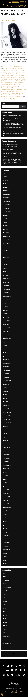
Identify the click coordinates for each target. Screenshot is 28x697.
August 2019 (6, 468)
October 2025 (6, 208)
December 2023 (7, 285)
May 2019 (5, 479)
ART (4, 573)
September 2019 (7, 465)
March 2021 (5, 401)
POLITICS (5, 615)
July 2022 (5, 345)
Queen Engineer (8, 82)
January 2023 (6, 324)
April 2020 (5, 440)
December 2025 (7, 201)
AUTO (4, 576)
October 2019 (6, 461)
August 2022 (6, 342)
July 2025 (5, 218)
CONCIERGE (6, 580)
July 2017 (5, 556)
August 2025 (6, 215)
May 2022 (5, 352)
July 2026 (5, 176)
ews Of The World (8, 74)
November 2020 (7, 416)
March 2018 (5, 528)
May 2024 (5, 268)
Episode (18, 72)
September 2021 (7, 380)
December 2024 (7, 243)
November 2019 (6, 458)
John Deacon (21, 77)
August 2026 (6, 173)
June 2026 (5, 180)
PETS (4, 611)
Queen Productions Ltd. (12, 86)
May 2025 (5, 226)
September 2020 (7, 423)
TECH (4, 633)
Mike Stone (4, 79)
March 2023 (6, 317)
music (10, 79)
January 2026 (6, 197)
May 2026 (5, 183)
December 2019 (6, 454)
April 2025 (5, 229)
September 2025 (7, 211)
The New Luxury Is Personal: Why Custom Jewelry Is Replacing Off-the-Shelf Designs (13, 123)
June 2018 (5, 518)
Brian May (17, 70)
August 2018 (6, 511)
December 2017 (6, 539)
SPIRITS (5, 622)
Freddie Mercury (5, 75)
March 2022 (6, 359)
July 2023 (5, 303)
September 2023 (7, 296)
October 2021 (6, 377)
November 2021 (6, 373)
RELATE (4, 619)
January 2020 (6, 451)
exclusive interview (19, 74)
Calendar (6, 691)
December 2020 (7, 412)
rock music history (10, 91)
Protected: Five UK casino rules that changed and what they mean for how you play (13, 133)
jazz (8, 77)
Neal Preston (17, 79)
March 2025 (6, 233)
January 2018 (6, 535)
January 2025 (6, 240)
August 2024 (6, 257)
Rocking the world (6, 93)
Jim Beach (13, 77)
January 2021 (6, 409)
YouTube (11, 96)
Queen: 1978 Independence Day (15, 88)
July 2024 (5, 261)
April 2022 (5, 356)
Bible (10, 691)
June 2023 (5, 306)
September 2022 (7, 338)
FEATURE (5, 590)
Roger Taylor (15, 93)
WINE (4, 647)
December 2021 (6, 370)
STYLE (4, 629)
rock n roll (18, 91)
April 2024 (5, 271)
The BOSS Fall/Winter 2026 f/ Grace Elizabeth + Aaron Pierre (12, 128)
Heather (4, 149)
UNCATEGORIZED (18, 66)
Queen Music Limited (7, 84)
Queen (9, 80)
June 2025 (5, 222)
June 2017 (5, 560)
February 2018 (6, 532)
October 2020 (6, 419)
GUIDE (4, 597)
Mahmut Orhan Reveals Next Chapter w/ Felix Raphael (13, 119)
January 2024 (6, 282)
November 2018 (6, 500)
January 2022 (6, 366)
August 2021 (6, 384)
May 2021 (5, 394)
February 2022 (6, 363)
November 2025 (7, 204)
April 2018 (5, 525)
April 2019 (5, 482)
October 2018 (6, 504)
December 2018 (6, 496)
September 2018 (7, 507)
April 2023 (5, 313)
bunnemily (12, 98)
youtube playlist (18, 96)
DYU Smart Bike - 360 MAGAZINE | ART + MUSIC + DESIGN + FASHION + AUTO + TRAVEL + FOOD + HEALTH (12, 160)
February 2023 (6, 321)
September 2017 (7, 549)
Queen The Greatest (10, 20)
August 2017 (6, 553)
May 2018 (5, 521)
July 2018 (5, 514)
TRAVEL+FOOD (6, 636)
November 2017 (6, 542)
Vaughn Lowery (19, 94)
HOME (4, 604)
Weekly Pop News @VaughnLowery (12, 115)
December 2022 (7, 328)
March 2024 (6, 275)
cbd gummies (6, 144)
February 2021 (6, 405)
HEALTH (5, 601)
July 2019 (5, 472)
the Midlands (10, 94)
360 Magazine (12, 68)
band (11, 70)
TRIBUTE (5, 640)
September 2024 (7, 254)
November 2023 (7, 289)
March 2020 (6, 444)
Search (3, 103)
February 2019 (6, 489)
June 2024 (5, 264)
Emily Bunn (11, 72)
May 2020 (5, 437)
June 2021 (5, 391)
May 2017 (5, 563)
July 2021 (5, 387)
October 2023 (6, 292)
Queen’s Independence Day (8, 89)
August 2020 (6, 426)
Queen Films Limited (19, 82)
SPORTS (5, 626)
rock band (19, 89)
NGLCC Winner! (15, 147)
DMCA (13, 691)
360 (6, 68)
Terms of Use (17, 691)
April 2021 (5, 398)
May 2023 (5, 310)
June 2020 (5, 433)
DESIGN (4, 583)
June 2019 (5, 475)
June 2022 (5, 349)
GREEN (4, 594)
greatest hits (14, 75)
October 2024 (6, 250)
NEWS (4, 608)
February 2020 (6, 447)
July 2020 (5, 430)
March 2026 (6, 190)
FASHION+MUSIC (7, 587)
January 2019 (6, 493)
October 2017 (6, 546)
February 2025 (6, 236)
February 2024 (6, 278)
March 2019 (5, 486)
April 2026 (5, 187)
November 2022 (7, 331)
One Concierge (14, 144)
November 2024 (7, 247)
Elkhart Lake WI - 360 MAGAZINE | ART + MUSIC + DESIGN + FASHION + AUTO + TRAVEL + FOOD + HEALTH (12, 153)
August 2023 (6, 299)
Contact (15, 692)
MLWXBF (10, 149)
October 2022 (6, 335)
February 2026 (6, 194)
